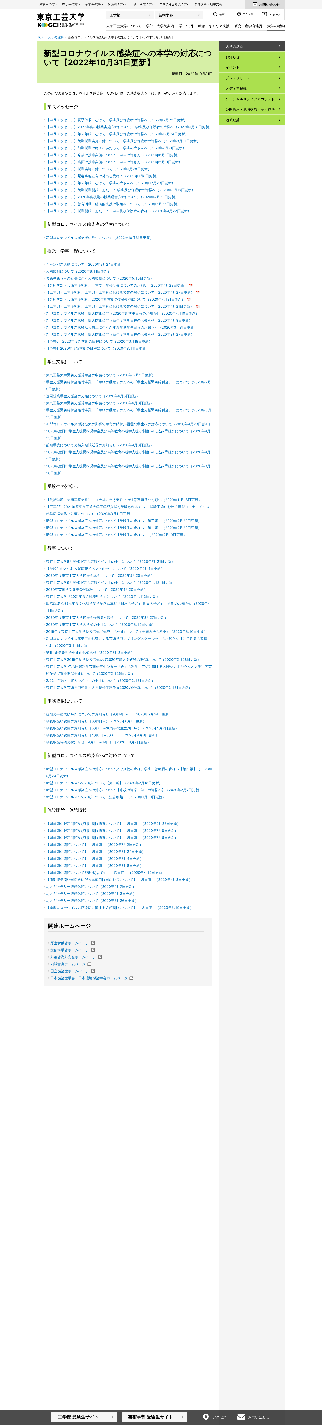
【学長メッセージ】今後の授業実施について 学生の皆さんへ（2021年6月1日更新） (113, 155)
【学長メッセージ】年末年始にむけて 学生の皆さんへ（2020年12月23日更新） (110, 183)
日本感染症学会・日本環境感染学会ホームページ (88, 978)
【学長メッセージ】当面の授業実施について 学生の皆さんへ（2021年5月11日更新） (114, 162)
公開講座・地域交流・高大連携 (250, 109)
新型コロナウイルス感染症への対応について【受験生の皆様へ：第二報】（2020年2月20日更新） (124, 528)
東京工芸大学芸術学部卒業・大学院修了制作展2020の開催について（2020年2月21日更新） (119, 687)
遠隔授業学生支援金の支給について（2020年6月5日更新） (93, 396)
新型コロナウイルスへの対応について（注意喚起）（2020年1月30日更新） (106, 797)
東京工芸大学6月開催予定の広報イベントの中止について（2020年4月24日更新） (111, 582)
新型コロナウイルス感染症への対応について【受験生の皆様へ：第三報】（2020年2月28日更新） (124, 521)
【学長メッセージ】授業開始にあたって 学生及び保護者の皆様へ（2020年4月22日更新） (118, 211)
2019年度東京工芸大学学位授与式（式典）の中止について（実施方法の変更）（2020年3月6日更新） (126, 631)
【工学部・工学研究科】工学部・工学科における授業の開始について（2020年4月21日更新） (123, 306)
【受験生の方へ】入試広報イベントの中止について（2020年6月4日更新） (105, 568)
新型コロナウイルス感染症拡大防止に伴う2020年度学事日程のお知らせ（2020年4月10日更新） (122, 313)
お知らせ (233, 57)
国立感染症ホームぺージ (69, 971)
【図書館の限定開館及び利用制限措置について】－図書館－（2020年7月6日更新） (112, 837)
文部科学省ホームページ (69, 950)
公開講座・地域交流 (208, 4)
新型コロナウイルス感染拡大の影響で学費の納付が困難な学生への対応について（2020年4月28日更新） (129, 424)
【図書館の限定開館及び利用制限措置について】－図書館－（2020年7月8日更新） (112, 830)
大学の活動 (56, 37)
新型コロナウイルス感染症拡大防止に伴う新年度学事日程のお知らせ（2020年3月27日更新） (120, 334)
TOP (40, 37)
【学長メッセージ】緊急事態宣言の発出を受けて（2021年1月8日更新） (102, 176)
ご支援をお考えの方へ (174, 4)
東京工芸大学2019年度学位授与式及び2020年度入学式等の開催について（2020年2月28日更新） (123, 659)
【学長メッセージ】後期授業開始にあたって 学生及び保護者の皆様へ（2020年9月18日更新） (120, 190)
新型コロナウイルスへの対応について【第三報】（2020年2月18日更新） (104, 783)
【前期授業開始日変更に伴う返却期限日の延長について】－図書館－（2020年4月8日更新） (119, 879)
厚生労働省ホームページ (69, 943)
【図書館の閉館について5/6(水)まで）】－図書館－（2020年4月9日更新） (106, 872)
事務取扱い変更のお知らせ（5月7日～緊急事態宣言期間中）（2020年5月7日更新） (112, 728)
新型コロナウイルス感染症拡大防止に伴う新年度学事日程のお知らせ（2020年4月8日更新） (119, 320)
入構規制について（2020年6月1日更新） (78, 271)
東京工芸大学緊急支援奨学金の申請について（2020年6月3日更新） (100, 403)
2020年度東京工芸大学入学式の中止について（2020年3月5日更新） (101, 624)
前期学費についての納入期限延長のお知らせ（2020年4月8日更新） (100, 445)
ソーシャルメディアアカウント (250, 99)
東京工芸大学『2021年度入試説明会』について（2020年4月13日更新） (103, 596)
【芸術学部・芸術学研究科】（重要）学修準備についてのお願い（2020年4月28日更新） (119, 285)
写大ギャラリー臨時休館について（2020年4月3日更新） (91, 893)
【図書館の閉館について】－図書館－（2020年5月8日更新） (94, 865)
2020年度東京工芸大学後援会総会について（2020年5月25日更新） (100, 575)
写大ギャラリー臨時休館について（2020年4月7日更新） (91, 886)
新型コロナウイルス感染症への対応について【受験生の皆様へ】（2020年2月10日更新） (116, 535)
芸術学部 (166, 15)
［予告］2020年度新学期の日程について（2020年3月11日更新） (97, 348)
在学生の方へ (71, 4)
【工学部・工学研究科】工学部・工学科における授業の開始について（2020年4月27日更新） (123, 292)
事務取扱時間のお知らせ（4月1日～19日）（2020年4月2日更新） (98, 742)
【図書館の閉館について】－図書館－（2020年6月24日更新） (95, 851)
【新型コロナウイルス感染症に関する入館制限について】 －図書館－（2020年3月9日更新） (119, 907)
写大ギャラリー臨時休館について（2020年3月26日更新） (92, 900)
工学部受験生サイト (78, 1417)
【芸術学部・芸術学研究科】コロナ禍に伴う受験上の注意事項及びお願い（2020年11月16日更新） (124, 500)
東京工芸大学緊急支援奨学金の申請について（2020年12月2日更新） (100, 375)
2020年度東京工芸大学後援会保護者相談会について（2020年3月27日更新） (107, 617)
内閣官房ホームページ (67, 964)
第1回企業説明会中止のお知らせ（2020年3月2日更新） (90, 652)
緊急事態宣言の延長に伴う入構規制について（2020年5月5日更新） (100, 278)
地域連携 (233, 120)
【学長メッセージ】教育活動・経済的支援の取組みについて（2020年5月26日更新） (113, 204)
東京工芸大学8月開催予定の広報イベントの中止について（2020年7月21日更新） (110, 561)
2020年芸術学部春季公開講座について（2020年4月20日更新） (96, 589)
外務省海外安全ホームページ (73, 957)
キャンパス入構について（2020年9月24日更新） (85, 264)
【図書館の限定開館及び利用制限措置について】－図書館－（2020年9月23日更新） (113, 823)
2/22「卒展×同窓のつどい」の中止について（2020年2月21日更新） (100, 680)
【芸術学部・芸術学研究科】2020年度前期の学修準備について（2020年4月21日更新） (118, 299)
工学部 (115, 15)
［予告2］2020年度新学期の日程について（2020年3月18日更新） (99, 341)
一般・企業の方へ (143, 4)
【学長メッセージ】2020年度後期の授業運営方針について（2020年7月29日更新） (112, 197)
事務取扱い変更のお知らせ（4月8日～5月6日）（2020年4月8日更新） (102, 735)
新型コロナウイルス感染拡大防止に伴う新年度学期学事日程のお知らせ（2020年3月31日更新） (121, 327)
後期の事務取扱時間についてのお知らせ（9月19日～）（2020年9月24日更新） (109, 714)
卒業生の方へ (94, 4)
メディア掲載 (236, 88)
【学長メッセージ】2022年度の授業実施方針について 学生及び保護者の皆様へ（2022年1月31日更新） (129, 127)
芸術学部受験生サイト (150, 1417)
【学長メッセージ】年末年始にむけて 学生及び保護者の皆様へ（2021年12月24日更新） (117, 134)
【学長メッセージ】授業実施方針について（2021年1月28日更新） (98, 169)
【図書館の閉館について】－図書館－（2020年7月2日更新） (94, 844)
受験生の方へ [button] (48, 4)
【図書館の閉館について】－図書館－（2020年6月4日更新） (94, 858)
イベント (233, 67)
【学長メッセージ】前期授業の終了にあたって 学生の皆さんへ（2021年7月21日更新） (116, 148)
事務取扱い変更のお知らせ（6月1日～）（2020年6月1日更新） (96, 721)
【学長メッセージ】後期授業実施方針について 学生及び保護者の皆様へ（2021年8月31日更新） (123, 141)
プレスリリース (238, 78)
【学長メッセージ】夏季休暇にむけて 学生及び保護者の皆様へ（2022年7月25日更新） (116, 120)
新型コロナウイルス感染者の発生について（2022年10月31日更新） (99, 237)
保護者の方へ (117, 4)
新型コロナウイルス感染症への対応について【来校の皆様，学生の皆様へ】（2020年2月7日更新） (124, 790)
